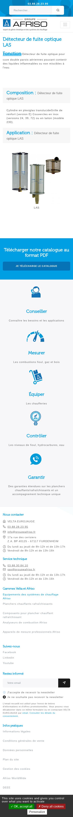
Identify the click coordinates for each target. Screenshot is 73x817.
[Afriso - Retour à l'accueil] (27, 20)
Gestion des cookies (16, 768)
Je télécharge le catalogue (36, 266)
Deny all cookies (52, 806)
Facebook (9, 652)
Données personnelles (18, 750)
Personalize (37, 811)
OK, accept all (22, 806)
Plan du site (11, 759)
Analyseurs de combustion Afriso (25, 622)
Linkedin (8, 657)
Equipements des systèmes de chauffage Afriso (31, 596)
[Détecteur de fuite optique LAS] (36, 201)
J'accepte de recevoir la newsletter (31, 692)
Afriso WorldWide (14, 778)
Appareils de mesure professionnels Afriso (31, 631)
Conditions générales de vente (23, 740)
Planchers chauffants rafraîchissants (28, 603)
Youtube (8, 663)
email (25, 713)
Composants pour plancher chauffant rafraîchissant (28, 615)
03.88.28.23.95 (38, 3)
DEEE (6, 787)
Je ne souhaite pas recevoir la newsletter (35, 697)
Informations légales (17, 731)
